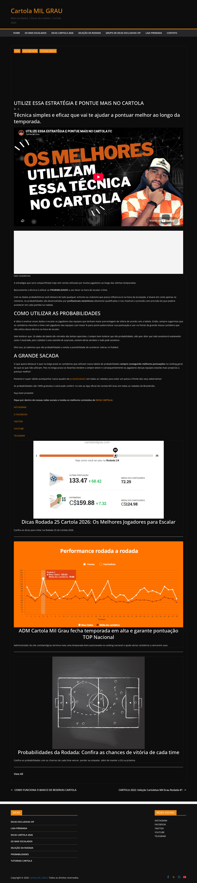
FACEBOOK (160, 824)
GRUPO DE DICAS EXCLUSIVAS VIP (123, 32)
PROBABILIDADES (20, 854)
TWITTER (159, 828)
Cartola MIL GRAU (36, 10)
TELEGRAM (160, 836)
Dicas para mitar (30, 51)
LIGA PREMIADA (154, 32)
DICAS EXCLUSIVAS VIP (22, 821)
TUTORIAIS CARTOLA (48, 51)
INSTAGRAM (161, 820)
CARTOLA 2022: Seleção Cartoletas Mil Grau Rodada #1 (151, 790)
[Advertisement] (98, 76)
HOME (16, 32)
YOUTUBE (160, 832)
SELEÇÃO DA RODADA (89, 32)
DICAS (17, 51)
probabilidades (78, 378)
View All (18, 774)
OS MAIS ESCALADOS (35, 32)
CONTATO (172, 32)
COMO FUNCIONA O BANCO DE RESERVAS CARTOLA (45, 790)
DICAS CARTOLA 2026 (62, 32)
